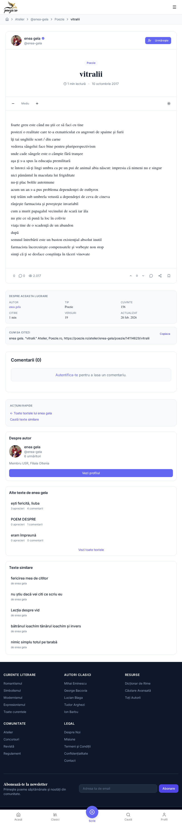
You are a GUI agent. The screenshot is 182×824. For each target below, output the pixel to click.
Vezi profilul (91, 473)
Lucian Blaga (73, 697)
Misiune (69, 739)
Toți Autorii (132, 697)
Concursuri (11, 739)
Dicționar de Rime (137, 683)
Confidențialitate (76, 753)
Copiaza (165, 333)
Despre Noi (72, 732)
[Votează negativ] (143, 276)
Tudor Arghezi (74, 705)
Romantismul (13, 683)
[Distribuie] (160, 276)
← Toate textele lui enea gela (31, 413)
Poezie (59, 19)
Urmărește (161, 40)
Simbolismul (12, 690)
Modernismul (13, 697)
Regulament (12, 753)
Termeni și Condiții (77, 746)
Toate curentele (15, 712)
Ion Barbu (71, 712)
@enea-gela (39, 19)
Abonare (168, 788)
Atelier (19, 19)
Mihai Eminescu (75, 683)
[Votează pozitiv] (131, 276)
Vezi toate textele (91, 550)
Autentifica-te (66, 375)
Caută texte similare (24, 419)
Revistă (9, 746)
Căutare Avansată (138, 690)
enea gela (15, 307)
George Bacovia (75, 690)
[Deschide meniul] (174, 7)
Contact (70, 760)
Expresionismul (14, 705)
